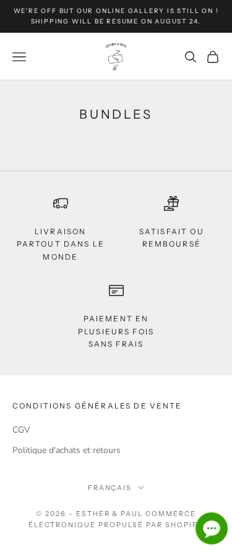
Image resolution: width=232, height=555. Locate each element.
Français (110, 487)
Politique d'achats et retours (66, 450)
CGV (21, 430)
